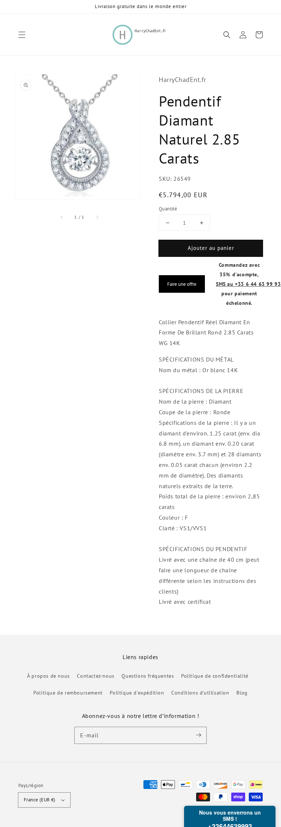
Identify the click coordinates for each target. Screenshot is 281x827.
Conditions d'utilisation (200, 692)
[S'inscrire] (198, 735)
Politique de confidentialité (214, 676)
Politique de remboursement (68, 692)
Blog (241, 692)
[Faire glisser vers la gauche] (62, 217)
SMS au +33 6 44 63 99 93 (248, 283)
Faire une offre (181, 284)
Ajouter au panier (211, 247)
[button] (22, 35)
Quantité (168, 209)
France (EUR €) (40, 800)
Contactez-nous (95, 676)
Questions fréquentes (147, 676)
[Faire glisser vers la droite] (97, 217)
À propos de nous (48, 676)
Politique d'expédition (137, 692)
